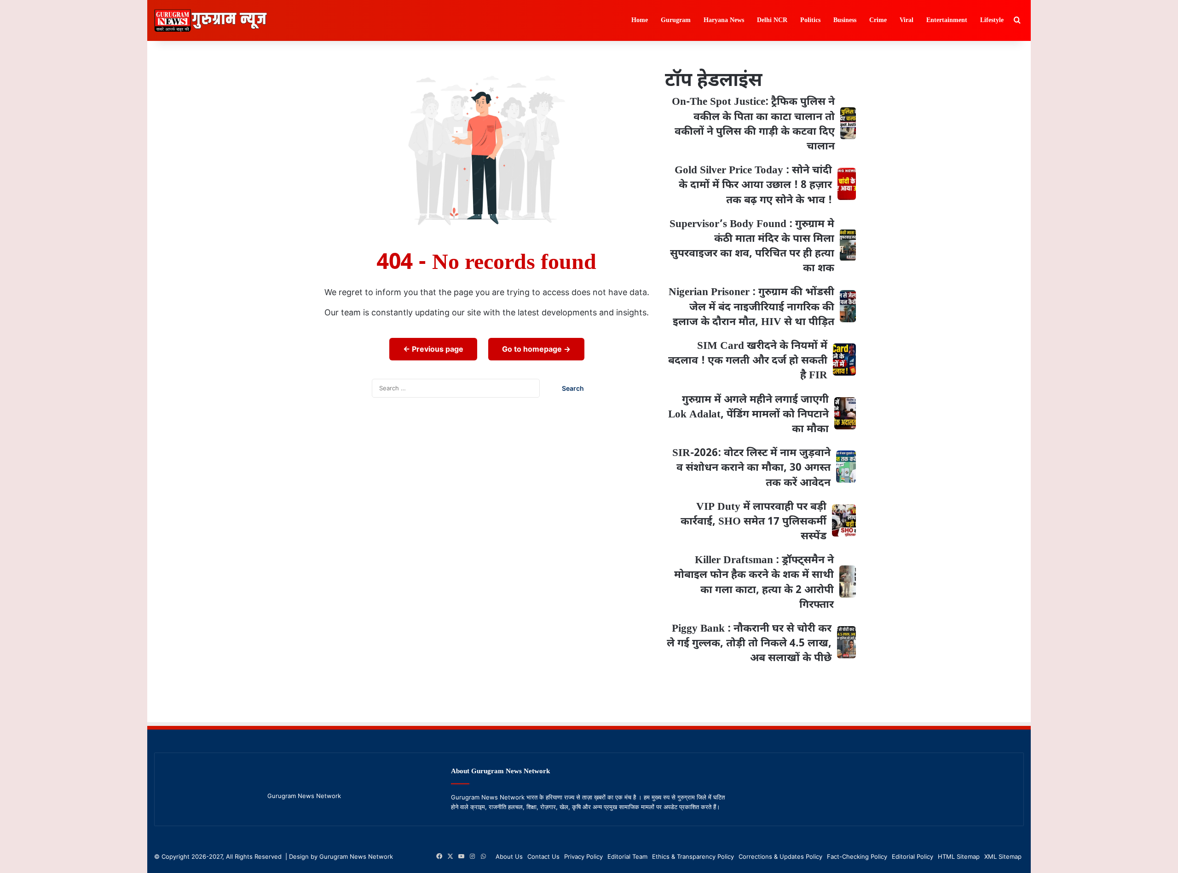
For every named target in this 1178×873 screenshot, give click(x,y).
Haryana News (724, 20)
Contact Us (543, 856)
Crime (878, 20)
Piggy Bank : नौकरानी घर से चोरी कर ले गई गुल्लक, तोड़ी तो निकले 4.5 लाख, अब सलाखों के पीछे (749, 643)
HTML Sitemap (959, 856)
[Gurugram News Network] (210, 20)
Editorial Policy (912, 856)
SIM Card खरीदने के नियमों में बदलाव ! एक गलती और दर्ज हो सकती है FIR (747, 360)
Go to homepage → (536, 349)
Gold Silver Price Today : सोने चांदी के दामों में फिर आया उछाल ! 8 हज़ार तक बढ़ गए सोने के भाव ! (753, 185)
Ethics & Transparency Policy (693, 856)
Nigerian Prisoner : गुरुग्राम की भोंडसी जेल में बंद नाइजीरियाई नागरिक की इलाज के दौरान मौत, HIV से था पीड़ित (751, 307)
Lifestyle (992, 20)
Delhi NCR (772, 20)
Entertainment (946, 20)
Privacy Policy (583, 856)
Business (844, 20)
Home (639, 20)
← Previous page (433, 349)
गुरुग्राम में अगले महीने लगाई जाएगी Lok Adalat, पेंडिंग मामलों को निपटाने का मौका (748, 414)
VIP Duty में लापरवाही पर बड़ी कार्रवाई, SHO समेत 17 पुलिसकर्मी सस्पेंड (753, 521)
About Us (509, 856)
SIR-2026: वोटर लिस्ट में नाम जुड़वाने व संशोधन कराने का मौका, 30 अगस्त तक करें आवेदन (751, 468)
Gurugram (676, 20)
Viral (906, 20)
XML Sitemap (1003, 856)
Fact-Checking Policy (857, 856)
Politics (810, 20)
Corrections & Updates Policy (780, 856)
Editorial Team (627, 856)
